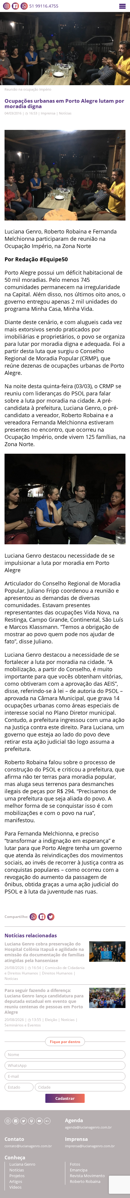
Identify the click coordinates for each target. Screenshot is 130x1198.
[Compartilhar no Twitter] (50, 916)
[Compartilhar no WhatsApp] (33, 916)
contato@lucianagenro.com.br (28, 1146)
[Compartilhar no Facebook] (42, 916)
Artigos (15, 1181)
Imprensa (48, 113)
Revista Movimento (87, 1175)
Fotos (75, 1164)
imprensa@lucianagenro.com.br (90, 1146)
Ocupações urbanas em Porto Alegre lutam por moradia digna (64, 103)
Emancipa (78, 1170)
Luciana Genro (22, 1164)
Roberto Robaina (85, 1181)
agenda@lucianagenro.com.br (88, 1127)
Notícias (65, 113)
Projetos (16, 1175)
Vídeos (15, 1187)
